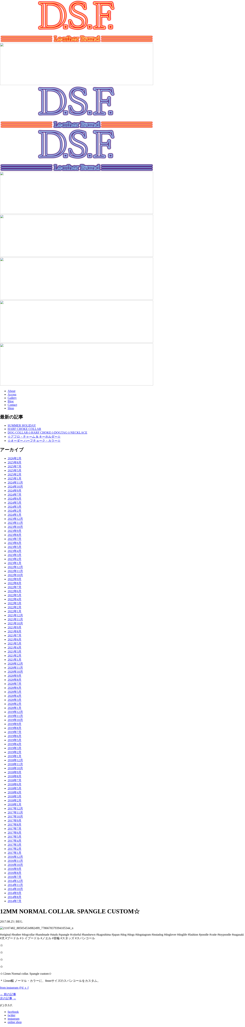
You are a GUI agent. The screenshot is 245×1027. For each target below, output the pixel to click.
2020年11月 (15, 667)
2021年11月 (15, 619)
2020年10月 (15, 671)
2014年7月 (14, 901)
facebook (13, 1011)
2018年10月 (15, 768)
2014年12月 (15, 881)
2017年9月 (14, 820)
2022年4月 (14, 599)
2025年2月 (14, 474)
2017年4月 (14, 840)
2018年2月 (14, 800)
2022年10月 (15, 575)
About (11, 391)
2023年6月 (14, 543)
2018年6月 (14, 784)
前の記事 (8, 994)
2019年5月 (14, 740)
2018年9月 (14, 772)
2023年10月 (15, 526)
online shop (15, 1022)
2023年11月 (15, 522)
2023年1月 (14, 563)
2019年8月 (14, 728)
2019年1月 (14, 756)
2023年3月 (14, 555)
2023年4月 (14, 551)
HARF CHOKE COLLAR (24, 429)
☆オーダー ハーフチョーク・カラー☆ (34, 440)
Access (12, 394)
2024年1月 (14, 514)
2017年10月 (15, 816)
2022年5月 (14, 595)
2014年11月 (15, 885)
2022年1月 (14, 611)
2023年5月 (14, 547)
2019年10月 (15, 720)
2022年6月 (14, 591)
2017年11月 (15, 812)
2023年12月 (15, 518)
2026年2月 (14, 458)
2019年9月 (14, 724)
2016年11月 (15, 860)
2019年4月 (14, 744)
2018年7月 (14, 780)
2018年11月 (15, 764)
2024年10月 (15, 486)
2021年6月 (14, 639)
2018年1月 (14, 804)
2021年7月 (14, 635)
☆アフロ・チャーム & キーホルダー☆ (34, 436)
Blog (11, 401)
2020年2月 (14, 703)
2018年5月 (14, 788)
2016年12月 (15, 856)
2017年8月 (14, 824)
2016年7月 (14, 877)
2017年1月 (14, 852)
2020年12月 (15, 663)
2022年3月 (14, 603)
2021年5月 (14, 643)
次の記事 (8, 998)
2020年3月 (14, 699)
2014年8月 (14, 897)
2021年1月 (14, 659)
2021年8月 (14, 631)
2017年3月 (14, 844)
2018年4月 (14, 792)
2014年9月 (14, 893)
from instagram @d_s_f (14, 987)
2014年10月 (15, 889)
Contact (12, 404)
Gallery (12, 397)
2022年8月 (14, 583)
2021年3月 (14, 651)
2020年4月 (14, 695)
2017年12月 (15, 808)
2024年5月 (14, 502)
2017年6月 (14, 832)
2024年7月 (14, 494)
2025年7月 (14, 466)
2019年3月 (14, 748)
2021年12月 (15, 615)
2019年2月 (14, 752)
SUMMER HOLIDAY (22, 425)
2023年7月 (14, 539)
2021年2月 (14, 655)
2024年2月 (14, 510)
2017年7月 (14, 828)
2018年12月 (15, 760)
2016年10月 (15, 864)
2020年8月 (14, 679)
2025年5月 (14, 470)
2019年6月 (14, 736)
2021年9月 (14, 627)
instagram (13, 1018)
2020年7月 (14, 683)
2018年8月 (14, 776)
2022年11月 (15, 571)
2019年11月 (15, 716)
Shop (11, 408)
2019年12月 (15, 712)
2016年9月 (14, 868)
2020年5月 (14, 691)
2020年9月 (14, 675)
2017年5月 (14, 836)
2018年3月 (14, 796)
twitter (11, 1015)
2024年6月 (14, 498)
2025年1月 (14, 478)
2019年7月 (14, 732)
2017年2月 (14, 848)
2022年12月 (15, 567)
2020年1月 (14, 708)
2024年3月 (14, 506)
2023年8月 (14, 534)
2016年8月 (14, 872)
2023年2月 (14, 559)
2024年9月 (14, 490)
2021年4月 (14, 647)
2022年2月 (14, 607)
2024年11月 (15, 482)
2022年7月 (14, 587)
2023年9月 (14, 530)
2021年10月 (15, 623)
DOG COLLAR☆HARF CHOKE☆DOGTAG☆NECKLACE (47, 432)
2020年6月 (14, 687)
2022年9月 (14, 579)
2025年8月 (14, 462)
